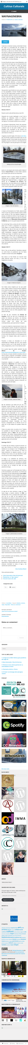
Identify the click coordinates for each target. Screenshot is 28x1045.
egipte (21, 931)
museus (23, 939)
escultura (8, 933)
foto (6, 935)
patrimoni (15, 941)
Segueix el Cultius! (8, 900)
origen (10, 941)
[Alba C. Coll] (20, 856)
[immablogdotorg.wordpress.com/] (20, 818)
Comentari (21, 637)
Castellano (8, 603)
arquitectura (14, 927)
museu (14, 939)
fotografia (10, 935)
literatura (11, 937)
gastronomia (14, 935)
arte (22, 927)
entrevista (4, 933)
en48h (24, 932)
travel (21, 943)
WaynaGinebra (6, 615)
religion (15, 943)
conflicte (4, 932)
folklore (3, 935)
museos (10, 939)
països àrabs (21, 941)
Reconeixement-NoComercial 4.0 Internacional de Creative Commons (13, 953)
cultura (10, 931)
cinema (13, 929)
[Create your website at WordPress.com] (14, 1)
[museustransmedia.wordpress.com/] (8, 856)
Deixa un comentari (16, 604)
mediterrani (18, 937)
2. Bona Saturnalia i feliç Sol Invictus (12, 662)
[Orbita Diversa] (8, 818)
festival (24, 933)
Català (5, 42)
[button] (14, 156)
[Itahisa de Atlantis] (8, 781)
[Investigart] (8, 806)
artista (4, 929)
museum (18, 939)
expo (12, 934)
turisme (4, 945)
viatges (16, 945)
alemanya (8, 927)
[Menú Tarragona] (20, 793)
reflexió (10, 943)
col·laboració (19, 930)
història (5, 937)
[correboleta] (8, 831)
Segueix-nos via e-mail (8, 887)
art (19, 927)
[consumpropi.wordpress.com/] (20, 831)
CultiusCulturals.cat (17, 950)
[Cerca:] (14, 648)
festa (20, 933)
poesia (6, 943)
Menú (14, 11)
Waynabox (7, 604)
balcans (9, 929)
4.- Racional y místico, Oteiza (10, 669)
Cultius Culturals (14, 6)
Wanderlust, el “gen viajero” (10, 577)
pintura (3, 943)
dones (18, 932)
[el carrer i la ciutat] (20, 781)
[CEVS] (20, 806)
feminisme (16, 933)
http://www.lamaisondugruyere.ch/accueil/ (13, 352)
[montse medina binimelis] (8, 793)
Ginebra (19, 603)
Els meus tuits (5, 769)
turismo (23, 603)
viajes (3, 604)
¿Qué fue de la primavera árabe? (10, 610)
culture (15, 931)
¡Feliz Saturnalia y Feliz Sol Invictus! (13, 575)
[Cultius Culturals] (8, 843)
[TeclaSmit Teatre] (20, 843)
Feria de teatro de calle (9, 578)
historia (19, 935)
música (7, 941)
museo (7, 939)
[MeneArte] (8, 868)
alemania (4, 927)
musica (4, 941)
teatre (18, 943)
